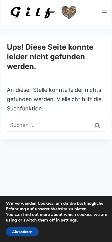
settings (69, 220)
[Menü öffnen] (104, 12)
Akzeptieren (22, 231)
